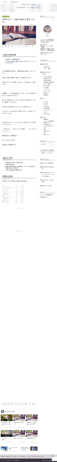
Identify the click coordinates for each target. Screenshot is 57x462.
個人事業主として (48, 124)
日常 (45, 133)
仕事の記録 (46, 66)
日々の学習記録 (6, 16)
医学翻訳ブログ (44, 197)
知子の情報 (46, 108)
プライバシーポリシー (7, 460)
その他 (43, 117)
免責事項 (16, 460)
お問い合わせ (14, 2)
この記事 (8, 106)
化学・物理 (46, 85)
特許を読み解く (48, 80)
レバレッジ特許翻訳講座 (46, 194)
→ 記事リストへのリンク (46, 153)
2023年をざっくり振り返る (48, 181)
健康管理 (46, 119)
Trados (46, 104)
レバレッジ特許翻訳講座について (49, 122)
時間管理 (46, 95)
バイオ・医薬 (47, 68)
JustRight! (46, 106)
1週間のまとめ (47, 78)
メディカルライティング (49, 127)
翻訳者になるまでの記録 (46, 73)
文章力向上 (46, 131)
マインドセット (48, 91)
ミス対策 (46, 87)
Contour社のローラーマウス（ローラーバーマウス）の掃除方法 (48, 174)
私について (46, 134)
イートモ (46, 101)
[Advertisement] (19, 219)
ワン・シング (18, 122)
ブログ (45, 112)
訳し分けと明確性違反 (47, 163)
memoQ (46, 103)
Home (5, 2)
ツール (43, 98)
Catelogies (43, 60)
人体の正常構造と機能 (12, 61)
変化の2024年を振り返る (48, 167)
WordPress (47, 113)
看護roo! (9, 100)
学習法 (45, 93)
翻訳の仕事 (45, 64)
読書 (45, 129)
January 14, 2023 (47, 185)
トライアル (46, 89)
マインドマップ (48, 110)
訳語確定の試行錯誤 (49, 82)
